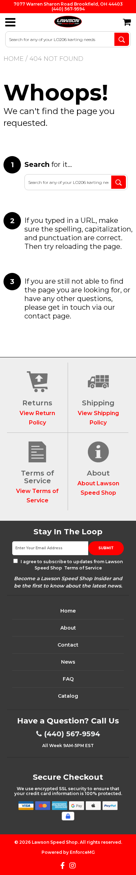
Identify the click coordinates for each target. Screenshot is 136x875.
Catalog (68, 696)
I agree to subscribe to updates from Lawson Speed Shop (71, 564)
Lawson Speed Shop (55, 842)
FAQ (68, 679)
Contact (68, 645)
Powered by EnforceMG (68, 852)
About (68, 628)
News (68, 662)
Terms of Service (82, 567)
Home (13, 59)
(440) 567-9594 (72, 734)
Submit (106, 548)
